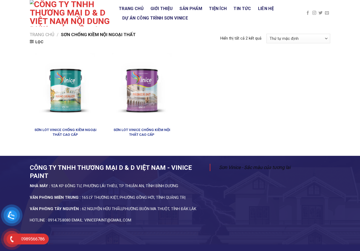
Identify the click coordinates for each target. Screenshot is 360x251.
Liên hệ (266, 8)
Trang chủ (131, 8)
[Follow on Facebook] (308, 13)
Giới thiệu (161, 8)
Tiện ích (218, 8)
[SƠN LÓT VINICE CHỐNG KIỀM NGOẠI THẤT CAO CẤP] (65, 88)
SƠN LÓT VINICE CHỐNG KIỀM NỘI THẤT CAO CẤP (142, 132)
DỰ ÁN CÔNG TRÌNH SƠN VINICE (155, 18)
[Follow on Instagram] (314, 13)
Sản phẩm (190, 8)
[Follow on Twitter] (321, 13)
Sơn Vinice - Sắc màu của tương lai (254, 167)
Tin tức (242, 8)
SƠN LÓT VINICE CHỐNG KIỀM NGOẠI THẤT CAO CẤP (65, 132)
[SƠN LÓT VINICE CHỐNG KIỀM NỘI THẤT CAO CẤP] (141, 88)
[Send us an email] (327, 13)
